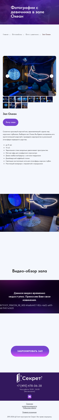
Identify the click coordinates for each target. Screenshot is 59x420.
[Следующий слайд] (51, 76)
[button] (30, 351)
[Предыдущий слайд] (7, 76)
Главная (5, 34)
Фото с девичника (32, 34)
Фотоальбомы (17, 34)
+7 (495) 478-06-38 (29, 385)
